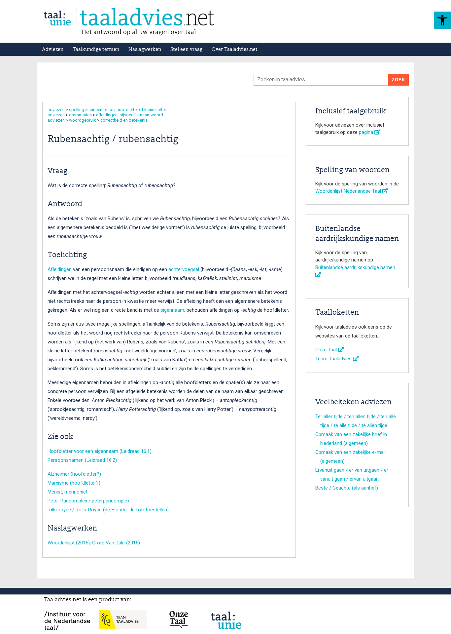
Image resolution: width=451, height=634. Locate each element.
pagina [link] (366, 132)
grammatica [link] (80, 114)
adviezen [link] (56, 109)
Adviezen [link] (52, 49)
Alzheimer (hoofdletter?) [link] (74, 474)
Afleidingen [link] (60, 269)
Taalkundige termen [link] (96, 49)
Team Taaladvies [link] (334, 359)
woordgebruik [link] (82, 120)
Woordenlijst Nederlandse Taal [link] (348, 191)
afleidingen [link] (107, 114)
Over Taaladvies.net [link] (235, 49)
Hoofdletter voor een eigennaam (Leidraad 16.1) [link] (100, 451)
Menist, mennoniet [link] (67, 492)
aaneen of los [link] (101, 109)
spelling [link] (76, 109)
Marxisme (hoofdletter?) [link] (74, 483)
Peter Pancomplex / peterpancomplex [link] (88, 501)
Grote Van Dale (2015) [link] (116, 543)
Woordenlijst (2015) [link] (69, 543)
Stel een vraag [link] (186, 49)
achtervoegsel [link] (183, 269)
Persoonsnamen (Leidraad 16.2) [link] (82, 460)
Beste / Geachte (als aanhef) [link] (346, 488)
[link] (442, 20)
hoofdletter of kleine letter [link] (141, 109)
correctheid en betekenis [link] (124, 120)
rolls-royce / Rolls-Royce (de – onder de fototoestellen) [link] (108, 510)
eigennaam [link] (172, 310)
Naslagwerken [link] (144, 49)
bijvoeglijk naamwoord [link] (141, 114)
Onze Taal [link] (326, 350)
